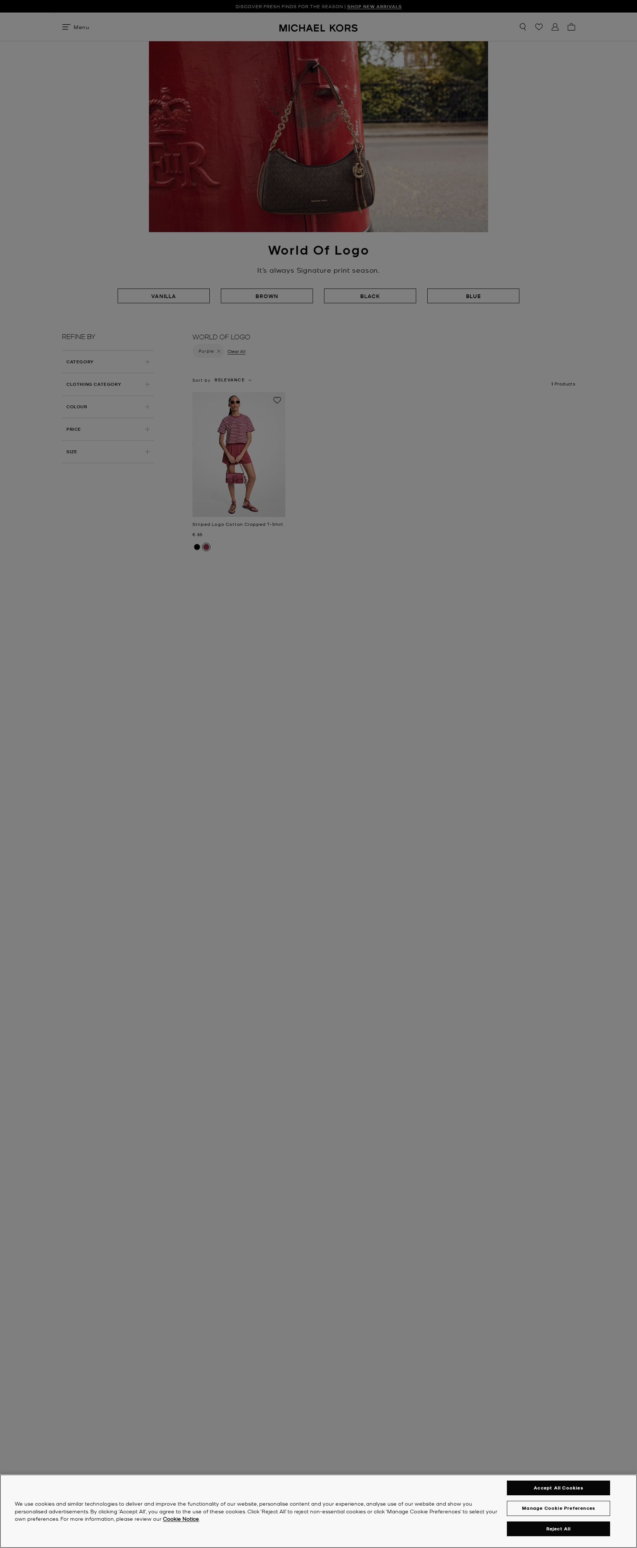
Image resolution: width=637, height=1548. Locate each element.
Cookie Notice (181, 1519)
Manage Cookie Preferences (558, 1508)
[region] (318, 1511)
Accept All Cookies (558, 1488)
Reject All (558, 1529)
